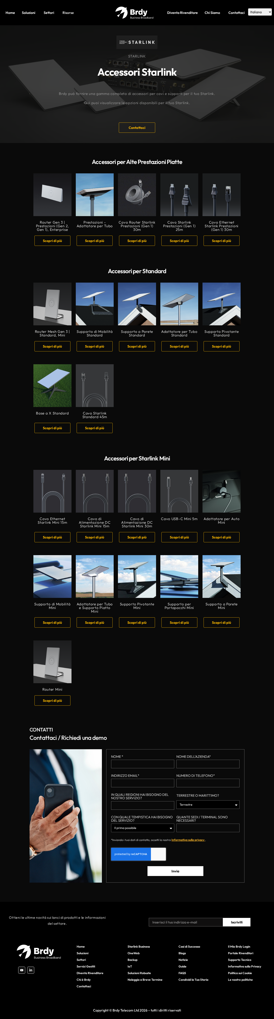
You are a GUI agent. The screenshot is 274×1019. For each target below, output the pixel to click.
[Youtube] (21, 970)
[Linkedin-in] (30, 970)
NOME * (117, 757)
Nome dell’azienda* (193, 757)
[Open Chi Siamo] (221, 12)
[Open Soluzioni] (36, 12)
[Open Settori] (55, 12)
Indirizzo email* (125, 776)
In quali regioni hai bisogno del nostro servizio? (140, 796)
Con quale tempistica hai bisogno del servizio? (142, 819)
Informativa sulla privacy (188, 840)
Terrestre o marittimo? (197, 796)
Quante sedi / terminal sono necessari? (202, 819)
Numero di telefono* (195, 776)
